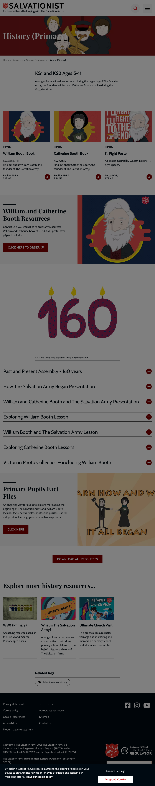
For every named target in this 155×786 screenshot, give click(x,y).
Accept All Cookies (115, 779)
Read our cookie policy (39, 776)
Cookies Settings (115, 771)
